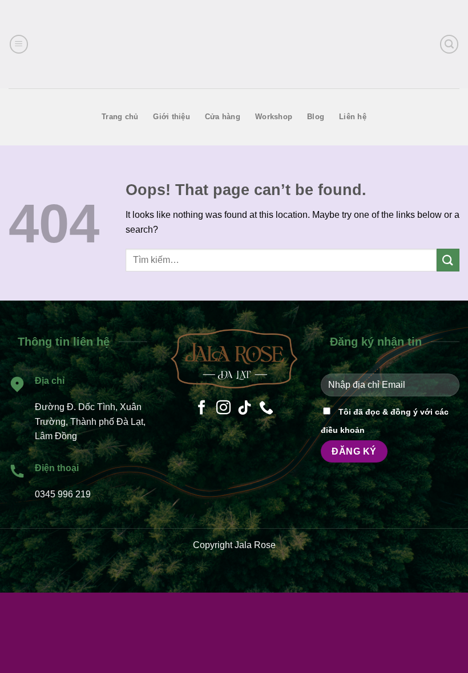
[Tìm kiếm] (449, 44)
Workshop (273, 116)
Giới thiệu (171, 116)
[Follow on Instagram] (223, 408)
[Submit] (448, 260)
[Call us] (266, 408)
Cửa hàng (222, 116)
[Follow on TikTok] (244, 408)
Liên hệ (352, 116)
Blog (315, 116)
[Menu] (19, 44)
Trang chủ (120, 116)
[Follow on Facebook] (202, 408)
